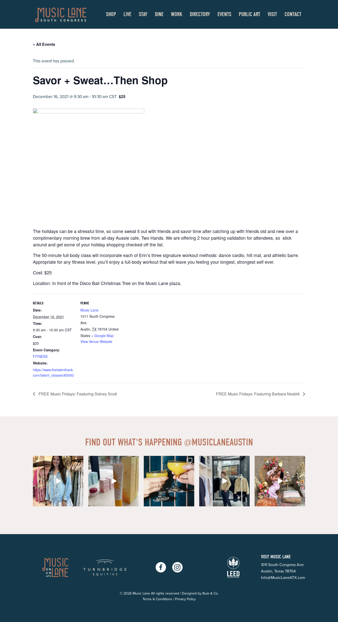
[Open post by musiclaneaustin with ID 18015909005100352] (169, 481)
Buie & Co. (210, 593)
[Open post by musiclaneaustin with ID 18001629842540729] (113, 481)
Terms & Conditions (157, 599)
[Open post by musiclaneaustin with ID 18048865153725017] (280, 481)
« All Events (44, 44)
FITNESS (40, 356)
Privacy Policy (185, 599)
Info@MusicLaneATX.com (283, 577)
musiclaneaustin (218, 442)
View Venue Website (96, 341)
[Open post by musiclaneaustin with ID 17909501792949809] (224, 481)
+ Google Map (102, 335)
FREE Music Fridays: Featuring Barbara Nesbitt (258, 394)
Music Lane (89, 310)
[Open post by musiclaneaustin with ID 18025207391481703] (58, 481)
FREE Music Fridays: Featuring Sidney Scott (77, 394)
